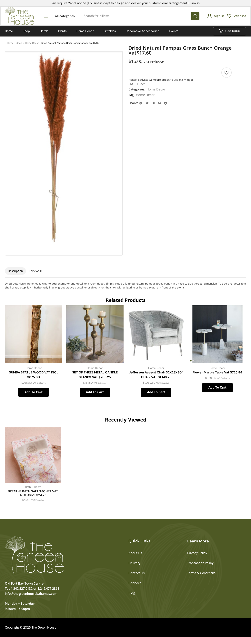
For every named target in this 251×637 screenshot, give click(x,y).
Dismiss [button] (194, 3)
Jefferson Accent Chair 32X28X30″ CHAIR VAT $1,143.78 (156, 374)
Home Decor (32, 43)
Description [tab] (15, 271)
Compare (155, 79)
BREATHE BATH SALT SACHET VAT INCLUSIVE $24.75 (33, 493)
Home (10, 43)
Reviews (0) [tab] (36, 271)
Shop (19, 43)
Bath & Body (33, 487)
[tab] (15, 271)
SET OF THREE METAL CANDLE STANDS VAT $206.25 (95, 374)
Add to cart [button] (34, 392)
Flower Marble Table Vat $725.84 (217, 372)
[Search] (195, 16)
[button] (46, 16)
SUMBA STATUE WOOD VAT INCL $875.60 (33, 374)
